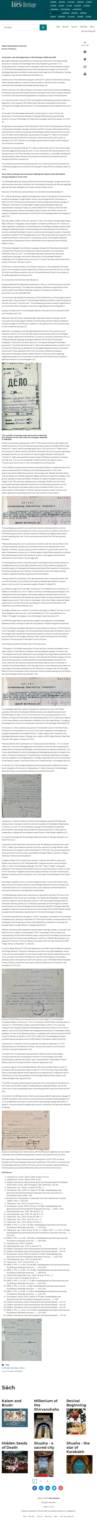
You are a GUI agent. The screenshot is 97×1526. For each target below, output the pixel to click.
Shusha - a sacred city (44, 1445)
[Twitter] (54, 1488)
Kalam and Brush (11, 1403)
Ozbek (88, 16)
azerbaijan (6, 1368)
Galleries (83, 27)
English (53, 2)
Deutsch (81, 2)
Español (78, 5)
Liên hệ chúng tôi (88, 31)
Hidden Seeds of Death (14, 1445)
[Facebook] (34, 1488)
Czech (69, 5)
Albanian (62, 16)
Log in (4, 1371)
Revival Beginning (76, 1403)
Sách (92, 27)
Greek (53, 16)
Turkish (53, 5)
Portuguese (66, 9)
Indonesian (77, 9)
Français (71, 2)
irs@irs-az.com (48, 1507)
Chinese (87, 5)
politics (22, 1368)
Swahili (80, 16)
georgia (14, 1368)
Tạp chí (74, 27)
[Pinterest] (60, 1488)
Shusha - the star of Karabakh (78, 1447)
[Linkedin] (47, 1488)
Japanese (54, 9)
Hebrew (84, 13)
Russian (62, 2)
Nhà (58, 27)
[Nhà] (23, 4)
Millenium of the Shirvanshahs (46, 1405)
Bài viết (65, 27)
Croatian (71, 16)
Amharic (66, 13)
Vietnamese (55, 13)
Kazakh (75, 13)
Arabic (62, 5)
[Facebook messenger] (41, 1488)
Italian (89, 2)
